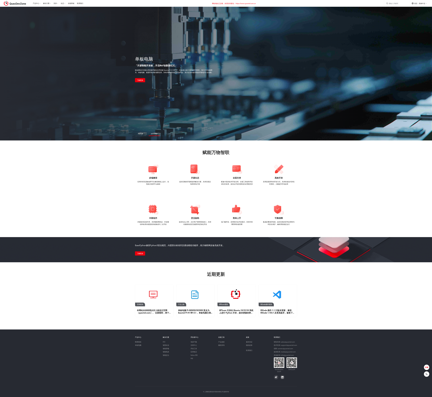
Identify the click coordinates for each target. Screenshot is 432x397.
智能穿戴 (166, 348)
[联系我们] (426, 374)
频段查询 (221, 345)
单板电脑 (138, 345)
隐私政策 (249, 345)
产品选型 (221, 342)
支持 (55, 3)
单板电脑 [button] (140, 134)
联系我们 (80, 3)
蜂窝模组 (138, 342)
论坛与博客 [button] (154, 134)
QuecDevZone (15, 3)
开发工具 (194, 348)
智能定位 (166, 355)
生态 (62, 3)
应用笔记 (194, 352)
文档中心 (194, 345)
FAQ (192, 358)
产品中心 (36, 3)
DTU (164, 342)
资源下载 (194, 342)
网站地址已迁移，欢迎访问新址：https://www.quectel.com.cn (234, 3)
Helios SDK (194, 355)
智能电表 (166, 352)
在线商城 (71, 3)
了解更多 (140, 80)
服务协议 (249, 342)
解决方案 (46, 3)
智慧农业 (166, 345)
